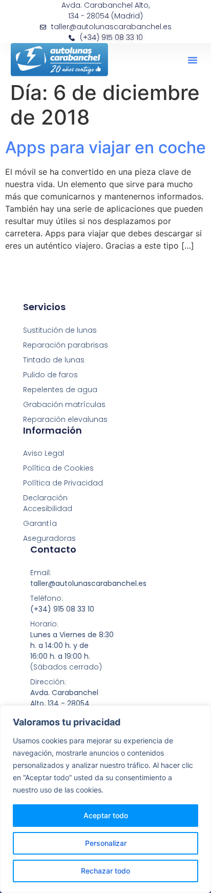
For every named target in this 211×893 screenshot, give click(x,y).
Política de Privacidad (63, 483)
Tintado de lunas (54, 360)
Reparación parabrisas (65, 345)
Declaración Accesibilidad (47, 503)
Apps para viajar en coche (105, 147)
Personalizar (105, 843)
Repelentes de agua (60, 389)
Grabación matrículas (64, 404)
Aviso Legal (43, 453)
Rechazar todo (105, 870)
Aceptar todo (105, 815)
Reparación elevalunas (65, 419)
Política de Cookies (58, 468)
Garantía (40, 523)
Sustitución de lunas (60, 330)
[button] (192, 60)
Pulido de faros (50, 375)
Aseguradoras (49, 538)
